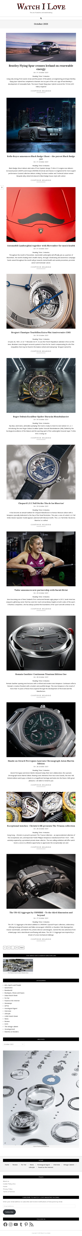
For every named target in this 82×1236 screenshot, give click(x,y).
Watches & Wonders (11, 1032)
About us (6, 1181)
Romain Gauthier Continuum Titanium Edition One (41, 674)
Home (5, 1186)
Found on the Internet (12, 1001)
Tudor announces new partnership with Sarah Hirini (41, 590)
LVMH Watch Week (11, 1016)
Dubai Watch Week (10, 995)
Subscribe (9, 1212)
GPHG (6, 1006)
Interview (7, 1011)
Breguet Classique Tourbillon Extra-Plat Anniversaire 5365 (41, 332)
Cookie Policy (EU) (9, 1184)
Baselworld (8, 990)
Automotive (8, 988)
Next (22, 947)
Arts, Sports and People (12, 985)
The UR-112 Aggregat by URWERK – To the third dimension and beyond (41, 913)
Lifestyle (7, 1014)
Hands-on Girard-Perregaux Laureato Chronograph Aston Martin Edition (41, 762)
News (6, 1019)
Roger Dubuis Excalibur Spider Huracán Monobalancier (41, 416)
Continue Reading (41, 91)
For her (7, 998)
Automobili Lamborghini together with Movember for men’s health (41, 245)
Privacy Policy (7, 1189)
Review (7, 1021)
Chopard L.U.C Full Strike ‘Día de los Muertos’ (41, 503)
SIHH (6, 1024)
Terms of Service (9, 1192)
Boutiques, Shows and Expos (14, 993)
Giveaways (8, 1003)
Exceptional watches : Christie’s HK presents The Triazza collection (41, 826)
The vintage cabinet (11, 1026)
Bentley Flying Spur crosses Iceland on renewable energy (41, 67)
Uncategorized (9, 1029)
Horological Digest (10, 1008)
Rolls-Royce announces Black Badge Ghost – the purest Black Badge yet (41, 157)
